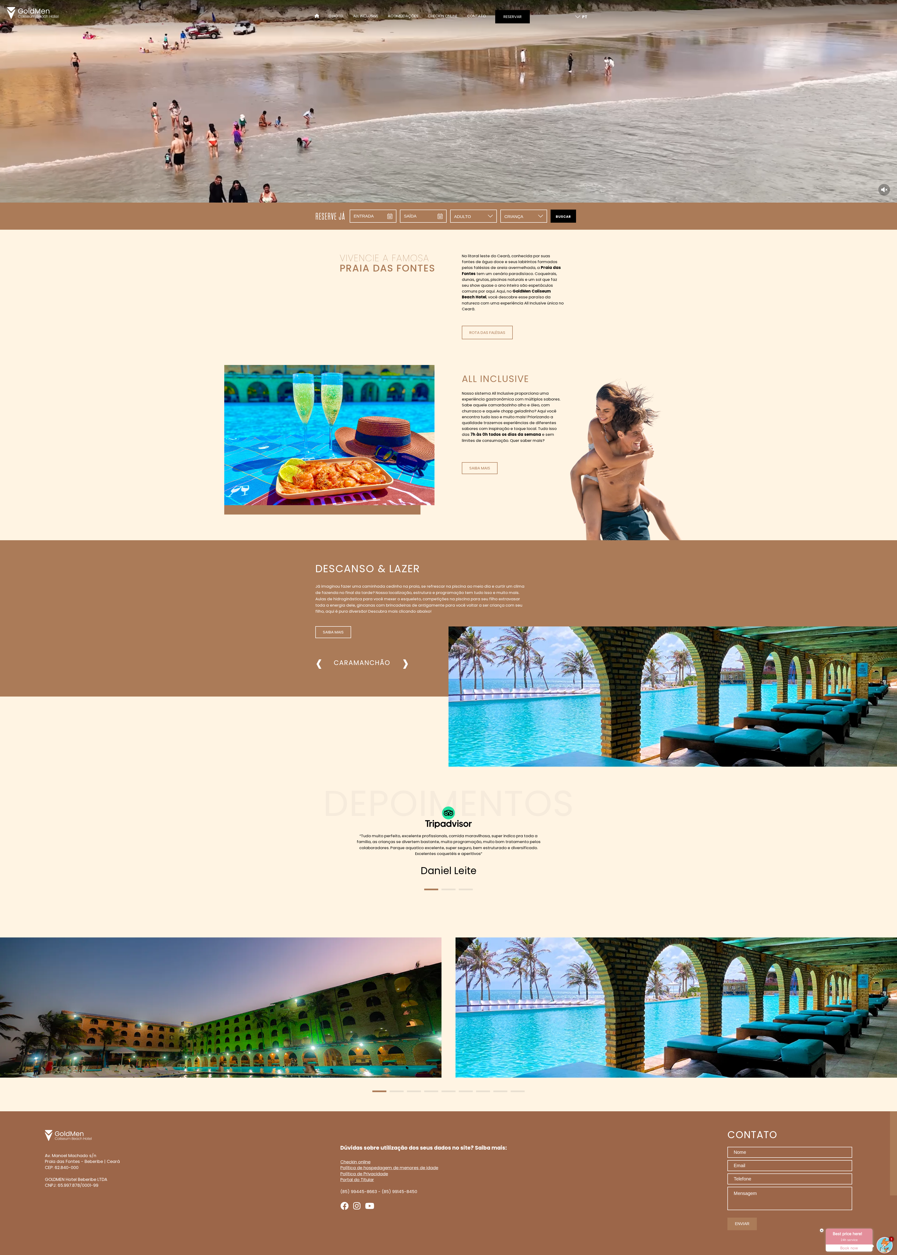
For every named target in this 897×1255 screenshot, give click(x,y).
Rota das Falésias (487, 332)
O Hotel (336, 16)
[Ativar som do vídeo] (884, 190)
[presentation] (319, 663)
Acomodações (403, 16)
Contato (476, 16)
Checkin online (355, 1162)
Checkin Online (443, 16)
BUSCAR (563, 216)
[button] (431, 889)
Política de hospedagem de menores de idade (389, 1168)
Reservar (512, 16)
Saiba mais (479, 468)
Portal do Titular (357, 1180)
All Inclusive (365, 16)
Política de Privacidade (364, 1174)
